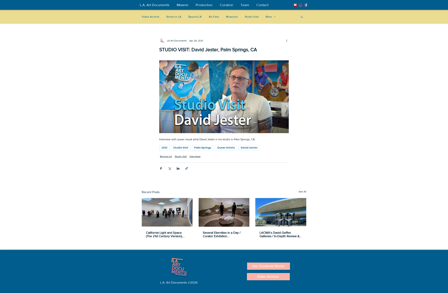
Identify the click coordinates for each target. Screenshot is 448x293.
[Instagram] (300, 5)
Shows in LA (173, 16)
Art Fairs (214, 16)
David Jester (249, 147)
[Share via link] (186, 168)
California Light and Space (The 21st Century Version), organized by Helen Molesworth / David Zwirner (165, 234)
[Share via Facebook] (161, 168)
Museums (232, 16)
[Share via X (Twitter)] (169, 168)
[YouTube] (295, 5)
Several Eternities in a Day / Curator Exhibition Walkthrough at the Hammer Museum (222, 234)
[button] (301, 16)
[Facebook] (305, 5)
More (269, 16)
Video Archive (150, 16)
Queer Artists (226, 147)
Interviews (195, 156)
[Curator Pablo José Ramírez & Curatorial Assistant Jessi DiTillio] (224, 212)
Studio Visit (252, 16)
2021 (164, 147)
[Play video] (224, 96)
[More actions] (287, 40)
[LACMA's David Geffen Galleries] (280, 212)
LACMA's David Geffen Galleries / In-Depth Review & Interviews (280, 234)
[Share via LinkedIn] (178, 168)
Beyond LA (195, 16)
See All (302, 191)
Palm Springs (202, 147)
